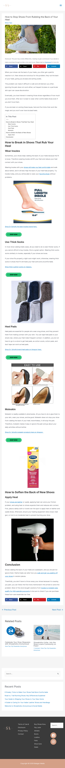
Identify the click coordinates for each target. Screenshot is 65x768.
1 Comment (37, 648)
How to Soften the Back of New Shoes (18, 132)
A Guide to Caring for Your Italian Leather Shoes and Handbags (27, 702)
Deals (36, 747)
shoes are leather (16, 502)
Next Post (57, 610)
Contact (21, 734)
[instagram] (53, 742)
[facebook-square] (54, 735)
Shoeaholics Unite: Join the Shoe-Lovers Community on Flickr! (45, 644)
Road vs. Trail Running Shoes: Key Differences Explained (25, 695)
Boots (36, 734)
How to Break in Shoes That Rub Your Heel (20, 122)
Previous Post (9, 610)
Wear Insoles (12, 124)
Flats (36, 740)
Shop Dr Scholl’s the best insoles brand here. (21, 227)
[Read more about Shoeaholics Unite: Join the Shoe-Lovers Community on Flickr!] (47, 632)
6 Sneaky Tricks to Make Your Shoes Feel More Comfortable (26, 692)
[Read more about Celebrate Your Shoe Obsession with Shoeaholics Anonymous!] (18, 632)
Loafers (37, 737)
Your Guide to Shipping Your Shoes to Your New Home (24, 699)
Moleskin (10, 130)
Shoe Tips (8, 23)
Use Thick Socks (13, 126)
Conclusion (9, 137)
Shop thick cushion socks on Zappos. (18, 267)
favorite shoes (44, 174)
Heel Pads (11, 128)
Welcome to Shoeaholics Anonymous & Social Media (23, 706)
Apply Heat (11, 135)
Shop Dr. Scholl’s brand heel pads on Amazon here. (23, 349)
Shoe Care (38, 744)
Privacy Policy (23, 731)
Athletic (37, 731)
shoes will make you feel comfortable (37, 167)
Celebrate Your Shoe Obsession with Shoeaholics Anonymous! (17, 643)
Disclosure (48, 62)
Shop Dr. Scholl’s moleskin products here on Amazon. (24, 432)
